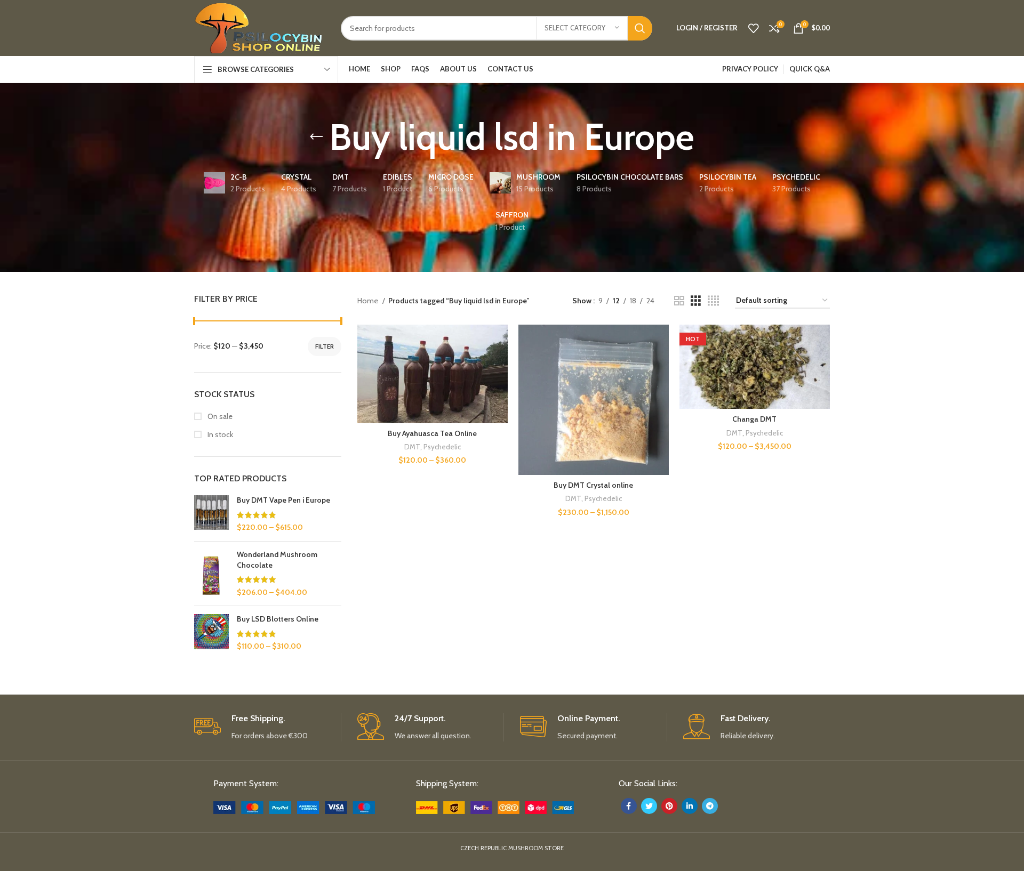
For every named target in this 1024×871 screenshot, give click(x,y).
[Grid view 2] (679, 301)
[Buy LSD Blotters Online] (211, 633)
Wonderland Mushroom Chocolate (277, 560)
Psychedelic (442, 446)
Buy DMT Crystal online (593, 485)
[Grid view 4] (713, 301)
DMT (412, 446)
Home (368, 300)
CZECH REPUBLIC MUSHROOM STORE (512, 848)
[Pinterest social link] (669, 806)
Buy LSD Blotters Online (277, 619)
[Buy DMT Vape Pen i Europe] (211, 514)
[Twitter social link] (649, 806)
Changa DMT (754, 419)
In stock (219, 434)
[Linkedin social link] (690, 806)
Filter (324, 346)
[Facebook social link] (629, 806)
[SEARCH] (640, 28)
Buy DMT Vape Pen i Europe (283, 500)
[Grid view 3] (696, 301)
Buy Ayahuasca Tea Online (432, 433)
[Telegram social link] (710, 806)
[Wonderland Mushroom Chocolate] (211, 574)
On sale (219, 416)
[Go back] (316, 137)
